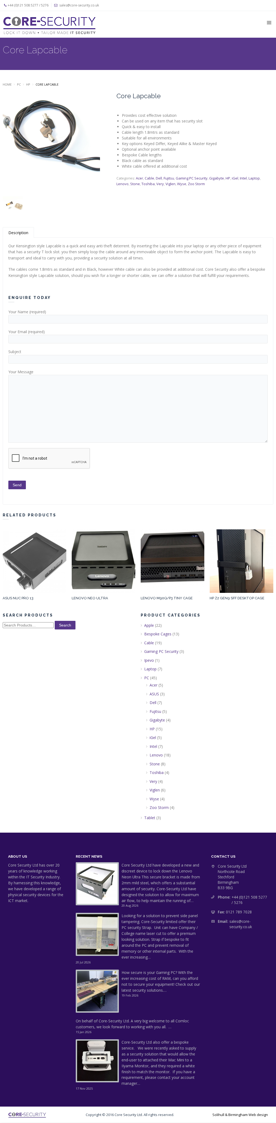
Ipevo (149, 660)
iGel (235, 178)
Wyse (181, 183)
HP (28, 84)
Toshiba (148, 183)
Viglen (170, 183)
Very (160, 183)
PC (19, 84)
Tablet (149, 817)
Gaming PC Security (192, 178)
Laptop (254, 178)
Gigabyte (216, 178)
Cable (149, 178)
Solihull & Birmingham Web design (240, 1114)
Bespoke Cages (157, 633)
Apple (149, 625)
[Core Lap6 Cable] (51, 142)
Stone (135, 183)
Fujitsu (169, 178)
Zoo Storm (196, 183)
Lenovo (122, 183)
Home (7, 84)
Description (18, 232)
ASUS (154, 693)
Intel (243, 178)
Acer (139, 178)
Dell (159, 178)
